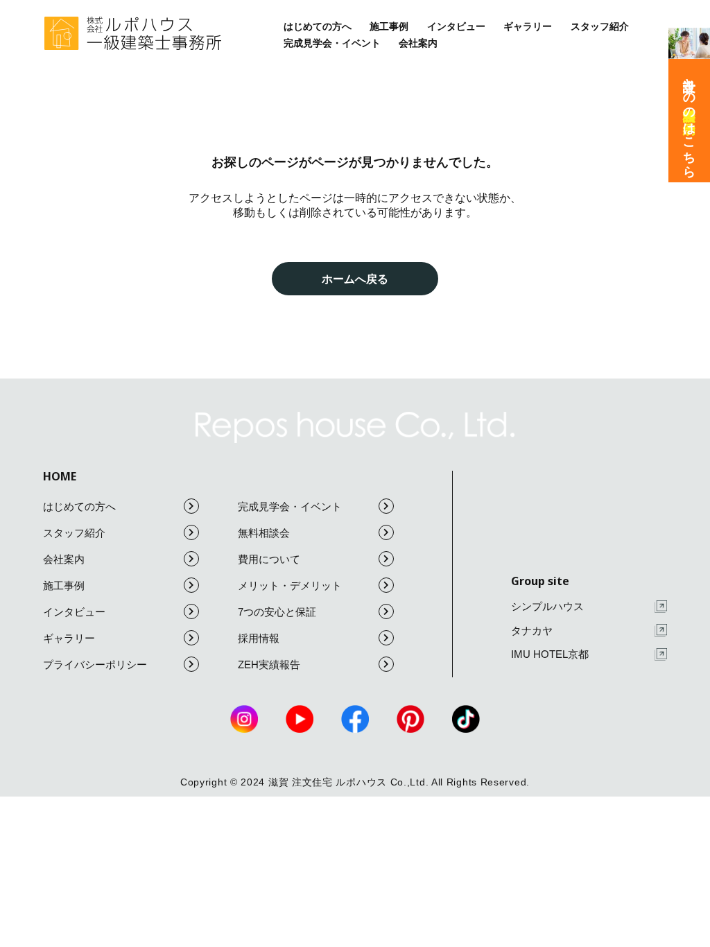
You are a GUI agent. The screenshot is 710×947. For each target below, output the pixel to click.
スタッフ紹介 (600, 26)
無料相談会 (264, 533)
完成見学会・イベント (332, 43)
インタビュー (456, 26)
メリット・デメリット (290, 585)
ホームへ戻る (355, 278)
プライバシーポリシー (95, 664)
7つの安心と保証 (277, 612)
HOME (59, 476)
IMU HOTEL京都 (550, 654)
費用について (269, 559)
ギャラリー (527, 26)
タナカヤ (532, 630)
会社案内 (418, 43)
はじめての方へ (318, 26)
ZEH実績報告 (269, 664)
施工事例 (389, 26)
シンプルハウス (547, 606)
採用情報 (258, 638)
